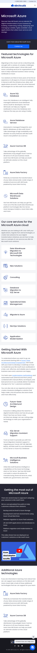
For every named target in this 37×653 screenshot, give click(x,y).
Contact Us (32, 1)
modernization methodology (22, 375)
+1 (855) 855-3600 (20, 1)
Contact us (18, 46)
